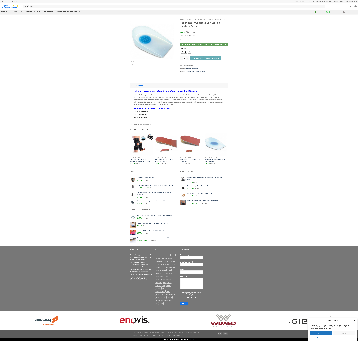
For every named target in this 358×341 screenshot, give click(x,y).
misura (183, 48)
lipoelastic (169, 279)
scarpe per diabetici (161, 297)
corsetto (167, 261)
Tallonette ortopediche (216, 19)
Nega (344, 333)
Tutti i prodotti (7, 12)
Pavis (163, 285)
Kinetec (39, 12)
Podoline (158, 288)
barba (168, 255)
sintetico (170, 297)
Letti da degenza (49, 12)
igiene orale (159, 273)
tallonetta (202, 71)
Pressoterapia (75, 12)
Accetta (321, 333)
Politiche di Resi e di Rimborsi (323, 1)
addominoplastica (160, 255)
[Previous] (130, 150)
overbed (158, 285)
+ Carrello (197, 58)
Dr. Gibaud (173, 264)
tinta (157, 303)
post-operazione (160, 291)
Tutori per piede (200, 19)
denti (162, 264)
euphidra (158, 267)
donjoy (167, 264)
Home (182, 19)
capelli (173, 255)
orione (193, 71)
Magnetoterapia (30, 12)
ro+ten (167, 291)
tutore (161, 303)
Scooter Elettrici (62, 12)
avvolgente (188, 71)
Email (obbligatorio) (186, 262)
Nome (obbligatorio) (186, 255)
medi (164, 282)
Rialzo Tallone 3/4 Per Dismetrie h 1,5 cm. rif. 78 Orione (165, 160)
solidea (158, 300)
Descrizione (138, 85)
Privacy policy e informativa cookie (324, 337)
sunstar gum (164, 300)
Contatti (302, 1)
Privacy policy (310, 1)
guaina (164, 270)
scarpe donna (159, 294)
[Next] (227, 150)
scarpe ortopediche (170, 294)
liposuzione (159, 282)
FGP (163, 267)
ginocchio (158, 270)
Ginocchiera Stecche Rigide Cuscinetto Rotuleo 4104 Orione (140, 160)
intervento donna (160, 279)
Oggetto (183, 269)
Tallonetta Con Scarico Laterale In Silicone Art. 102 (215, 160)
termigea (171, 300)
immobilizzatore (168, 273)
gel (167, 267)
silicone (198, 71)
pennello (168, 285)
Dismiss (191, 339)
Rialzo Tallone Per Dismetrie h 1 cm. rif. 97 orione (190, 160)
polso (163, 288)
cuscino (173, 261)
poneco (168, 288)
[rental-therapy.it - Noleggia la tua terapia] (10, 6)
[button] (354, 320)
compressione (159, 261)
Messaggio (183, 276)
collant (170, 258)
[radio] (182, 52)
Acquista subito (212, 58)
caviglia (158, 258)
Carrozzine (18, 12)
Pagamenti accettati (338, 1)
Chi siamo (295, 1)
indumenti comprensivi (162, 276)
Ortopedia (189, 19)
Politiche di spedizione (351, 1)
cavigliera (164, 258)
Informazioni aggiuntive (142, 125)
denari (157, 264)
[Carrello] (355, 6)
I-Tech (169, 270)
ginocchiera (172, 267)
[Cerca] (323, 6)
